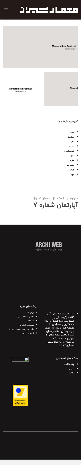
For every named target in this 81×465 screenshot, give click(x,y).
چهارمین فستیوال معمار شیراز (55, 198)
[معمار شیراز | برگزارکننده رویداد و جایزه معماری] (49, 10)
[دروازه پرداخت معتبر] (20, 395)
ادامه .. (58, 345)
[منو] (5, 9)
